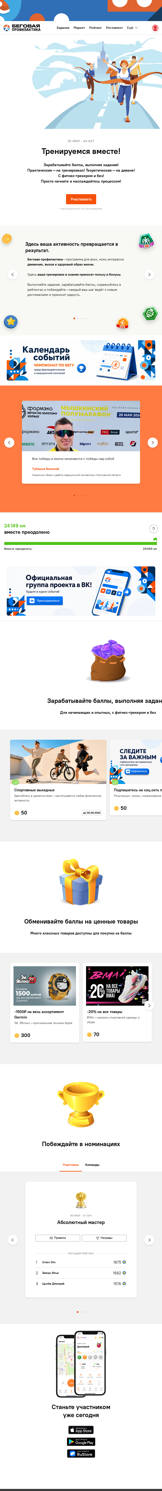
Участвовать (81, 199)
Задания (63, 28)
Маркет (79, 28)
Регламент (114, 28)
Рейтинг (95, 28)
